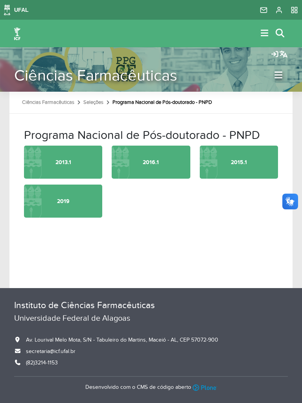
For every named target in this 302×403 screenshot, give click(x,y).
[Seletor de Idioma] (283, 55)
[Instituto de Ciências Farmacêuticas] (17, 33)
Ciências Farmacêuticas (95, 76)
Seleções (93, 102)
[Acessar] (275, 55)
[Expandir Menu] (265, 34)
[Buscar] (280, 34)
